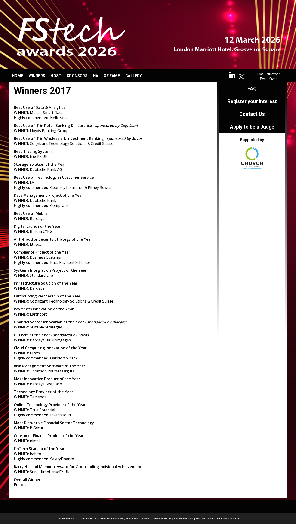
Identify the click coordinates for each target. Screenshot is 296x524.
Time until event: (268, 73)
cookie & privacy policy (223, 518)
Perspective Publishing (99, 518)
